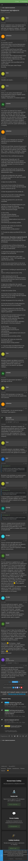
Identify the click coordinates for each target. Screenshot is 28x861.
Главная (3, 770)
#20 (26, 665)
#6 (26, 136)
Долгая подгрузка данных (12, 720)
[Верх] (6, 770)
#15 (26, 512)
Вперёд (14, 682)
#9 (26, 392)
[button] (2, 4)
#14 (26, 488)
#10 (26, 408)
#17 (26, 560)
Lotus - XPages (11, 715)
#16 (26, 540)
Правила (9, 768)
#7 (26, 358)
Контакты (3, 768)
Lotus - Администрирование (14, 727)
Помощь (22, 768)
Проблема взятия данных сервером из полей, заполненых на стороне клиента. (14, 712)
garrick (9, 722)
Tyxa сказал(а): (5, 466)
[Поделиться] (24, 23)
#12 (26, 447)
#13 (26, 463)
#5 (26, 108)
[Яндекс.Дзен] (19, 687)
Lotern (6, 721)
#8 (26, 377)
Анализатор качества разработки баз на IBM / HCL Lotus (14, 703)
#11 (26, 424)
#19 (26, 628)
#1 (26, 23)
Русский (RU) (12, 766)
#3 (26, 78)
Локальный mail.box (16, 726)
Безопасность (15, 768)
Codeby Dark (4, 766)
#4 (26, 91)
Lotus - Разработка (13, 705)
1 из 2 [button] (9, 682)
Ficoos (6, 715)
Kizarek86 (7, 705)
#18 (26, 602)
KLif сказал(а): (5, 490)
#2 (26, 40)
